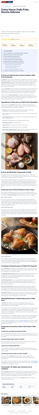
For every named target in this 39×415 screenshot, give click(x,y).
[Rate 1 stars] (3, 39)
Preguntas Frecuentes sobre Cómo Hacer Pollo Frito (14, 62)
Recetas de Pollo (8, 6)
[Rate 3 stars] (6, 39)
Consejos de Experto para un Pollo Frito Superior (13, 59)
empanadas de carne (12, 321)
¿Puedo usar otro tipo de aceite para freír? (13, 64)
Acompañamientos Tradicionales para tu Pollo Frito (14, 61)
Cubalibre (34, 316)
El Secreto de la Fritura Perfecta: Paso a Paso (12, 58)
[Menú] (37, 2)
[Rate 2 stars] (5, 39)
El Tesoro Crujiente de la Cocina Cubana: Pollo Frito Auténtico (16, 53)
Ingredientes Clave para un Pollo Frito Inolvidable (13, 54)
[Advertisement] (19, 22)
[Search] (34, 2)
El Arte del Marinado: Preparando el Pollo (12, 56)
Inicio (2, 6)
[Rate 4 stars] (8, 39)
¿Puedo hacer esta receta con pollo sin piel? (13, 69)
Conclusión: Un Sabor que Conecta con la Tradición (14, 70)
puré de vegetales (23, 320)
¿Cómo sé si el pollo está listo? (11, 67)
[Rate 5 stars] (10, 39)
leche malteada (34, 362)
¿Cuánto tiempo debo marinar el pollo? (12, 66)
